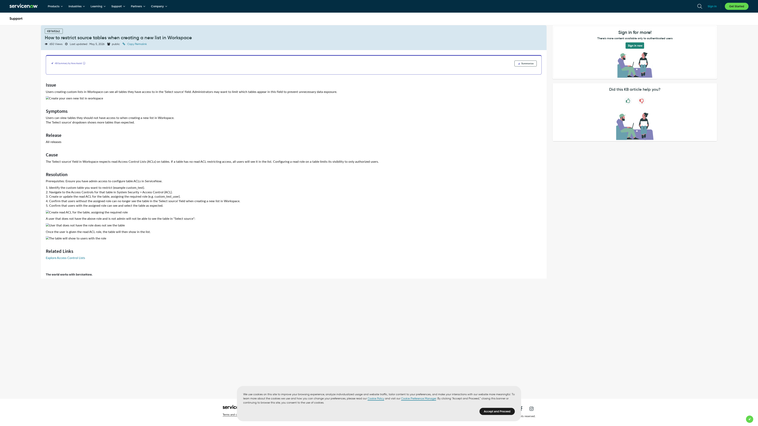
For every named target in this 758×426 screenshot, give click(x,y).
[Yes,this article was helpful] (628, 101)
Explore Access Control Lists (65, 258)
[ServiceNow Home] (23, 6)
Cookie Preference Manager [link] (418, 398)
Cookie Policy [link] (376, 398)
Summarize (527, 63)
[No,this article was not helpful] (642, 101)
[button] (235, 414)
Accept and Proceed (497, 411)
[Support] (16, 19)
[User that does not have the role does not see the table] (85, 225)
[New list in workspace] (74, 98)
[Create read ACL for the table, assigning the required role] (87, 212)
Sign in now (635, 45)
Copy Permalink (137, 44)
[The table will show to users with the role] (76, 238)
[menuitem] (55, 6)
